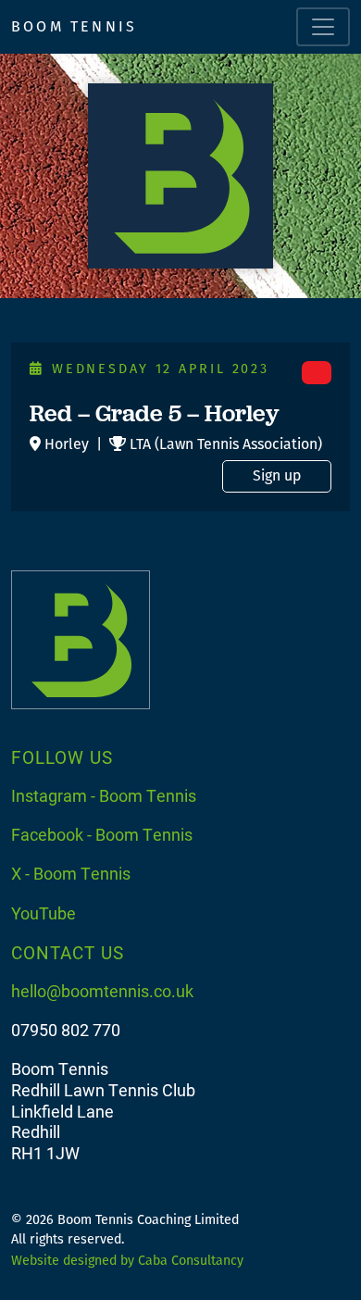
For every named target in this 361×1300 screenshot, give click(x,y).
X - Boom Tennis (71, 873)
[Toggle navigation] (323, 26)
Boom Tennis (74, 26)
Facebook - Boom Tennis (102, 834)
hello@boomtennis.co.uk (102, 991)
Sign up (277, 475)
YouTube (43, 913)
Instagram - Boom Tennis (103, 795)
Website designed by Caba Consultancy (127, 1261)
